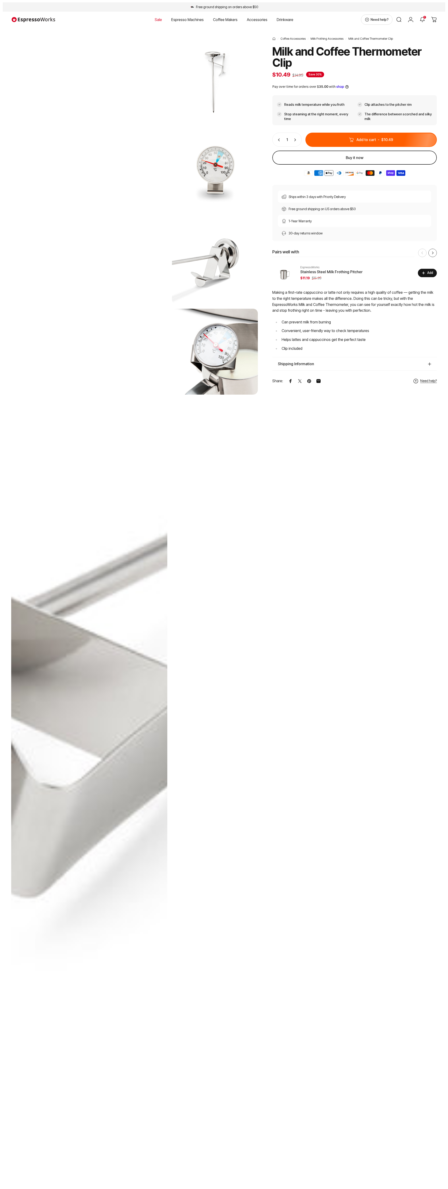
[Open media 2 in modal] (215, 80)
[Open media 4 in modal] (215, 261)
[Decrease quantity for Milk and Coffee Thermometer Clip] (278, 140)
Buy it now (355, 157)
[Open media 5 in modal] (215, 352)
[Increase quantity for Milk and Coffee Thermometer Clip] (296, 140)
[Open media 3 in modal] (215, 170)
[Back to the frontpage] (274, 38)
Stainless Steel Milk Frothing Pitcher (331, 271)
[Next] (432, 253)
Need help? (428, 381)
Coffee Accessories (293, 38)
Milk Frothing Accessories (327, 38)
